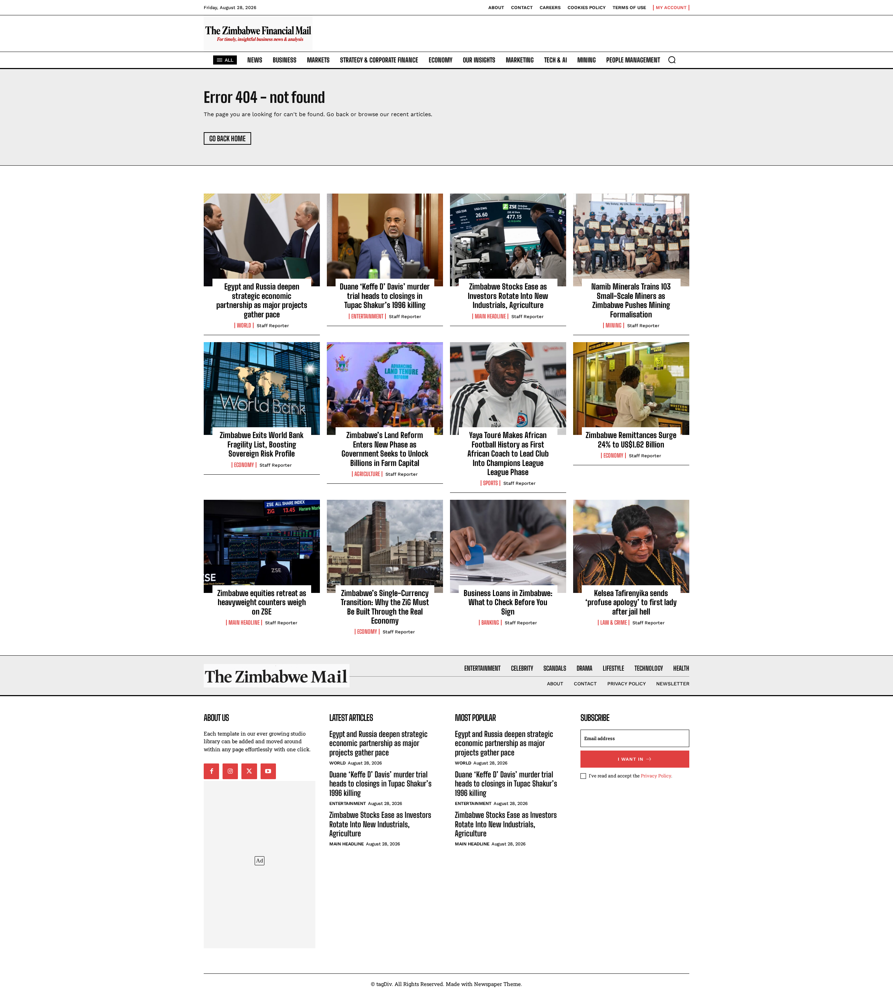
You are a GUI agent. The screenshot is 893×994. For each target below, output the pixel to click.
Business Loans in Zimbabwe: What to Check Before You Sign (508, 602)
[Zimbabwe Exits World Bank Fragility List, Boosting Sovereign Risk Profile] (262, 388)
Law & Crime (613, 622)
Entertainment (367, 316)
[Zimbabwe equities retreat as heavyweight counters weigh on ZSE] (262, 546)
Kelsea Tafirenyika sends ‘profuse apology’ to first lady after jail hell (631, 602)
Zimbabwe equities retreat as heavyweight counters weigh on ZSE (261, 602)
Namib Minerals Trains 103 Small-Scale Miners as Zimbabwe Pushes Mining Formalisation (631, 300)
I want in (631, 759)
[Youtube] (268, 771)
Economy (244, 465)
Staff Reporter (273, 325)
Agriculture (367, 474)
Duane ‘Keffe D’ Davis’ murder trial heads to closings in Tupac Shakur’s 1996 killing (385, 296)
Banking (490, 622)
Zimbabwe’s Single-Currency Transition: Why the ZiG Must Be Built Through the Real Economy (385, 606)
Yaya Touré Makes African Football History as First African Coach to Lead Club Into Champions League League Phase (508, 453)
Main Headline (490, 316)
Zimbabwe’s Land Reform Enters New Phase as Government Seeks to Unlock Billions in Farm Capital (385, 448)
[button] (671, 59)
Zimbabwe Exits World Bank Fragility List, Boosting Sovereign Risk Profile (261, 444)
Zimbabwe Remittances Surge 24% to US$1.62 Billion (631, 439)
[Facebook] (211, 771)
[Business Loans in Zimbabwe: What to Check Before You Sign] (508, 546)
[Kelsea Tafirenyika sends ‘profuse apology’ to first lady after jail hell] (631, 546)
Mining (614, 325)
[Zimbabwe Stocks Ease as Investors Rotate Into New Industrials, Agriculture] (508, 240)
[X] (249, 771)
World (244, 325)
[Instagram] (230, 771)
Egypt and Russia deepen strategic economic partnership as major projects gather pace (261, 300)
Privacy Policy (656, 776)
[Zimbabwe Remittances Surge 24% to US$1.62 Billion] (631, 388)
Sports (490, 483)
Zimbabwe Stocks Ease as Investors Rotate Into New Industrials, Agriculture (508, 296)
